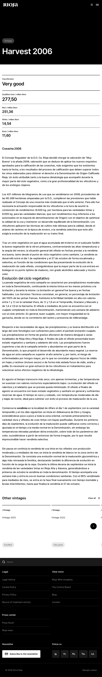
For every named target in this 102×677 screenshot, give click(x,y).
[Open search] (92, 5)
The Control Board (61, 587)
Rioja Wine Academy (62, 579)
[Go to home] (10, 5)
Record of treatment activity (16, 602)
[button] (93, 526)
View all (92, 498)
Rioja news (7, 630)
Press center (9, 615)
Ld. (92, 654)
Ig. (56, 654)
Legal (5, 571)
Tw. (83, 654)
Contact (56, 602)
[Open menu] (97, 5)
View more (58, 571)
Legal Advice (8, 579)
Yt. (64, 654)
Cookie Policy (9, 587)
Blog (54, 594)
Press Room (8, 622)
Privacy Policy (9, 594)
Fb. (73, 654)
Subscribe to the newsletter (24, 654)
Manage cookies (89, 670)
